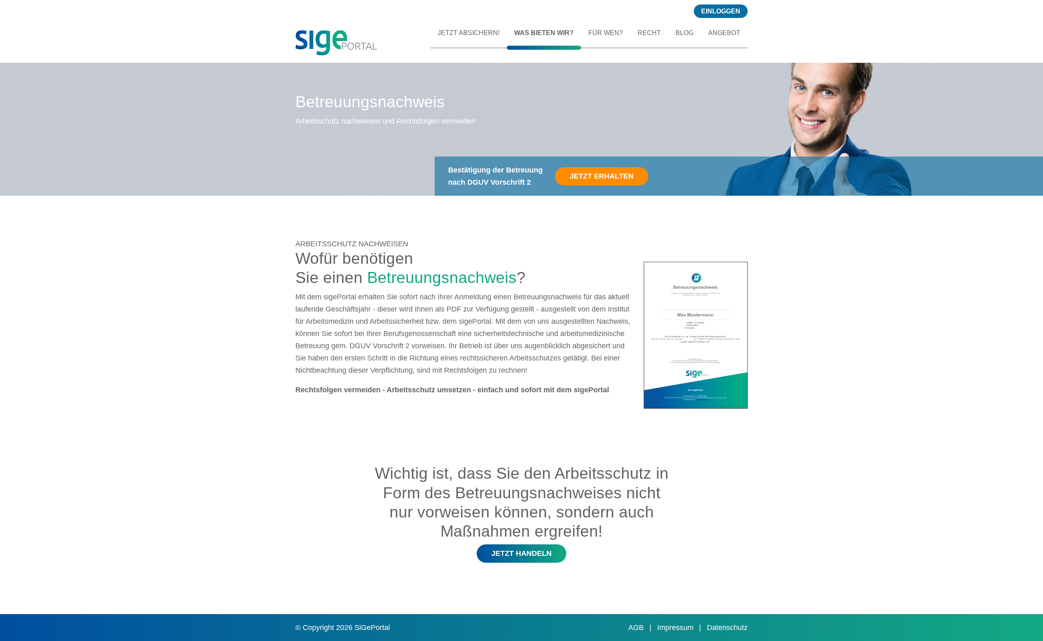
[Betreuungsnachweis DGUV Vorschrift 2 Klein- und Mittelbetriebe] (378, 41)
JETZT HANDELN (521, 553)
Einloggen (720, 11)
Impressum (676, 627)
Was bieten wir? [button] (544, 32)
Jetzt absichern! (468, 32)
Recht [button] (649, 32)
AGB (637, 627)
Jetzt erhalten (602, 176)
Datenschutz (727, 627)
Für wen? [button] (605, 32)
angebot (724, 32)
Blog (684, 32)
